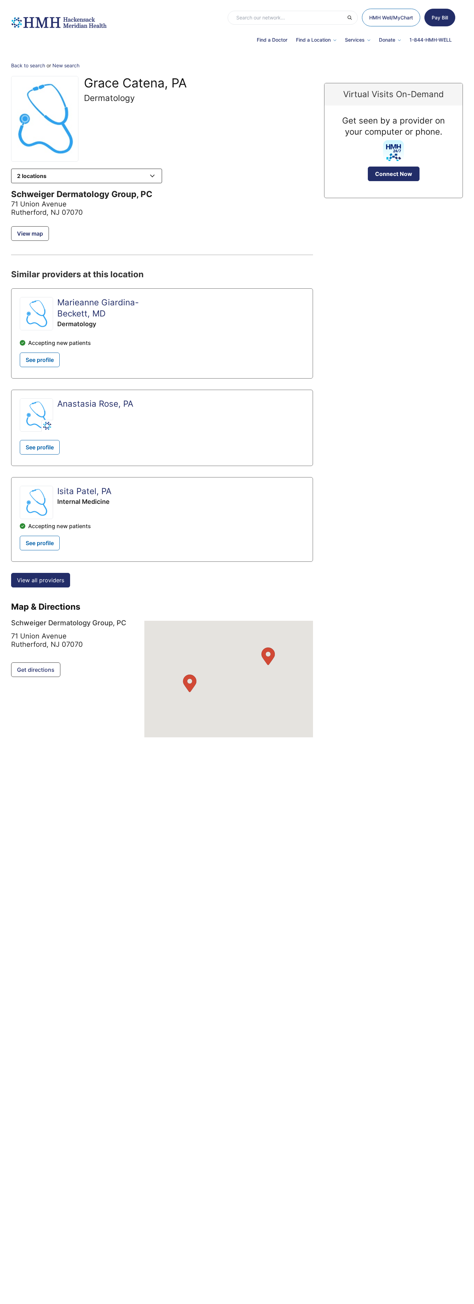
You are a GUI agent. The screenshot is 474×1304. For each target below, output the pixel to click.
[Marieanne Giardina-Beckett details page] (36, 313)
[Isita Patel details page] (36, 502)
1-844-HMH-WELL (430, 40)
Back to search (28, 65)
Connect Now (393, 173)
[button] (86, 176)
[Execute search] (352, 17)
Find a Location (313, 40)
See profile (40, 359)
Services (355, 40)
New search (65, 65)
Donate (387, 40)
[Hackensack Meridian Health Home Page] (59, 19)
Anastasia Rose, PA (95, 404)
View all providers (40, 580)
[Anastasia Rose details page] (36, 415)
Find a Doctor (272, 40)
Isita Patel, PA (84, 491)
